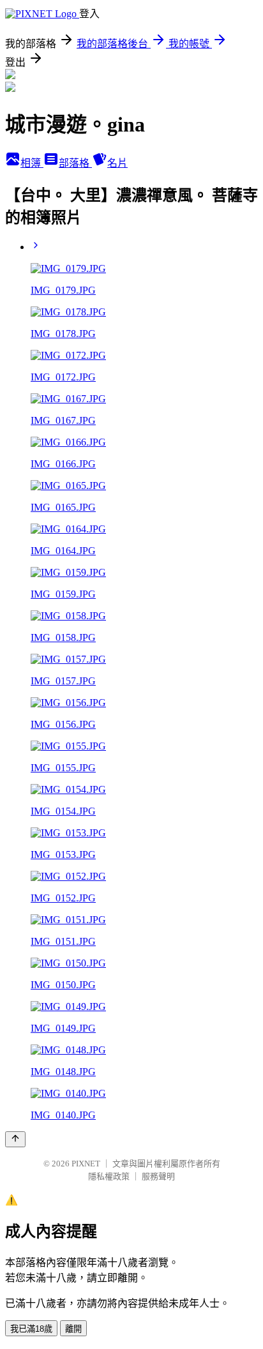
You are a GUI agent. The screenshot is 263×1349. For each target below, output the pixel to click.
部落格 (75, 163)
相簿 (31, 163)
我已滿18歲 (31, 1329)
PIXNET (85, 1163)
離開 (73, 1329)
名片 (117, 163)
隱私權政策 (109, 1176)
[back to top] (15, 1139)
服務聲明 (158, 1176)
